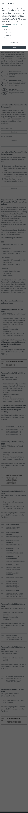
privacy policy (16, 24)
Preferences (9, 32)
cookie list (5, 26)
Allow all (14, 47)
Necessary (8, 29)
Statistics (8, 35)
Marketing (8, 38)
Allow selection (14, 42)
